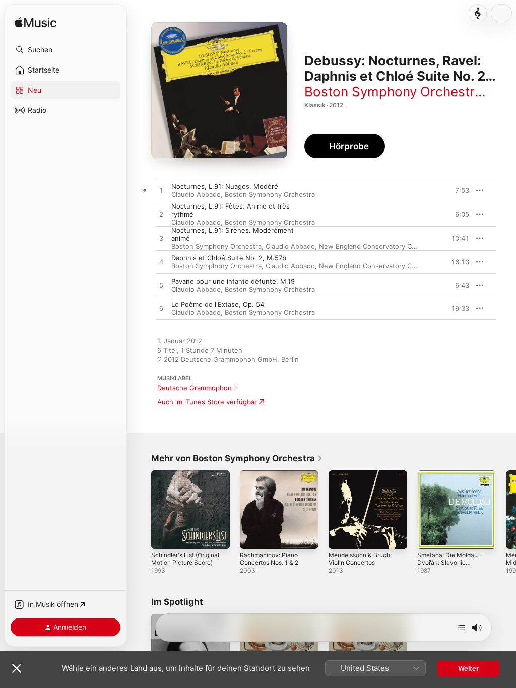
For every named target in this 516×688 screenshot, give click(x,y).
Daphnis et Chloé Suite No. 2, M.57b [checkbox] (228, 258)
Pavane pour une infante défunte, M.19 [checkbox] (233, 281)
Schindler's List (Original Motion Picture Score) (185, 558)
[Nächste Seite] (506, 510)
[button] (65, 49)
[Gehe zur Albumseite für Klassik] (478, 13)
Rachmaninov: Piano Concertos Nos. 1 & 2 (269, 558)
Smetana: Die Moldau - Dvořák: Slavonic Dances (449, 562)
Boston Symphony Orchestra (393, 91)
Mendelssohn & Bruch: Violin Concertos (360, 558)
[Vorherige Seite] (141, 510)
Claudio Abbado (196, 194)
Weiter (468, 668)
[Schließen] (16, 668)
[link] (237, 458)
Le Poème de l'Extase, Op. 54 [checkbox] (217, 304)
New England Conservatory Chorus (374, 246)
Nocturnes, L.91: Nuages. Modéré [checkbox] (224, 186)
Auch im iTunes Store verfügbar (207, 402)
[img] (35, 23)
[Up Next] (461, 628)
